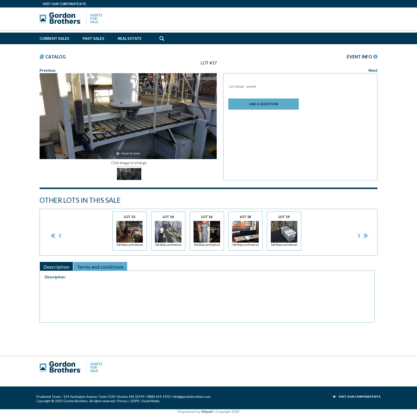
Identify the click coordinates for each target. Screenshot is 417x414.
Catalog (55, 56)
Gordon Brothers (72, 18)
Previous (48, 70)
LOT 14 (168, 230)
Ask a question (263, 104)
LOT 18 (245, 230)
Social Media (151, 401)
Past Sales (93, 38)
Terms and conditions (100, 267)
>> (362, 232)
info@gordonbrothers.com (192, 397)
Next (372, 70)
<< (49, 232)
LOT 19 (284, 230)
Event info (359, 56)
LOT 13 (129, 230)
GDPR (135, 401)
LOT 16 (207, 230)
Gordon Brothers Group (72, 367)
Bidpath (207, 412)
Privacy (122, 401)
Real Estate (130, 38)
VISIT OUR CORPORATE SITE (64, 4)
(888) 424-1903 (158, 397)
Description (56, 267)
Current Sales (54, 38)
